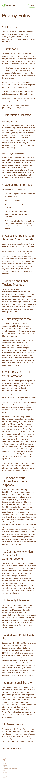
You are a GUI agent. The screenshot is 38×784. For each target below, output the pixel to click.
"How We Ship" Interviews (10, 768)
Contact (5, 772)
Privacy (5, 776)
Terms (4, 774)
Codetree (8, 5)
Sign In (32, 5)
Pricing (5, 765)
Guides (5, 767)
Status (4, 777)
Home (4, 763)
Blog (4, 770)
